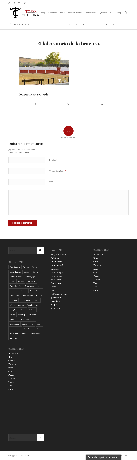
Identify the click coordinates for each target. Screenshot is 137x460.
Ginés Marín (14, 295)
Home (53, 286)
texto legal (55, 308)
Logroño (13, 300)
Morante (21, 305)
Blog (10, 356)
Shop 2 (54, 304)
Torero (11, 381)
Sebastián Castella (27, 319)
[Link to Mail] (19, 2)
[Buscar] (126, 12)
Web (51, 181)
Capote (35, 272)
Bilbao (34, 267)
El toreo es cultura (32, 286)
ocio (10, 371)
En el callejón (57, 272)
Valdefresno (35, 333)
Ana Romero (15, 267)
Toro (10, 385)
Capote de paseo (16, 276)
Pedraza (32, 309)
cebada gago (30, 276)
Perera (12, 314)
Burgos (26, 272)
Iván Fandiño (28, 295)
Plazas (11, 374)
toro (19, 328)
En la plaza (56, 279)
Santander (14, 319)
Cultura (21, 281)
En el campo (56, 275)
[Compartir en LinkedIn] (101, 104)
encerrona (14, 290)
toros (10, 389)
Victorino (13, 338)
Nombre (53, 159)
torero (12, 328)
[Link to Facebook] (14, 2)
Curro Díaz (31, 281)
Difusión (55, 268)
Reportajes (55, 300)
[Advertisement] (26, 412)
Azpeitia (26, 267)
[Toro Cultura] (24, 12)
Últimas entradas (19, 24)
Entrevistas (13, 364)
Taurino (11, 378)
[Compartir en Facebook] (35, 104)
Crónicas (12, 360)
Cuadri (12, 281)
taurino (24, 324)
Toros (39, 328)
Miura (12, 305)
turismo (25, 333)
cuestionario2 (57, 265)
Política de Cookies (59, 293)
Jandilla (39, 295)
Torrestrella (14, 333)
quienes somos (57, 297)
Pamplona (14, 309)
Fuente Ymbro (35, 290)
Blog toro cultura (58, 254)
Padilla (30, 305)
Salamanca (32, 314)
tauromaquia (35, 324)
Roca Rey (21, 314)
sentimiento (14, 324)
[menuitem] (32, 12)
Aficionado (13, 353)
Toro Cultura (29, 328)
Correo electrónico (57, 170)
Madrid (36, 300)
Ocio (53, 290)
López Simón (25, 300)
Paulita (23, 309)
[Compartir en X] (68, 104)
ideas (10, 367)
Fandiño (24, 290)
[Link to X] (9, 2)
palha (38, 305)
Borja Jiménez (15, 272)
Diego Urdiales (15, 286)
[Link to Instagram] (24, 2)
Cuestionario (56, 261)
